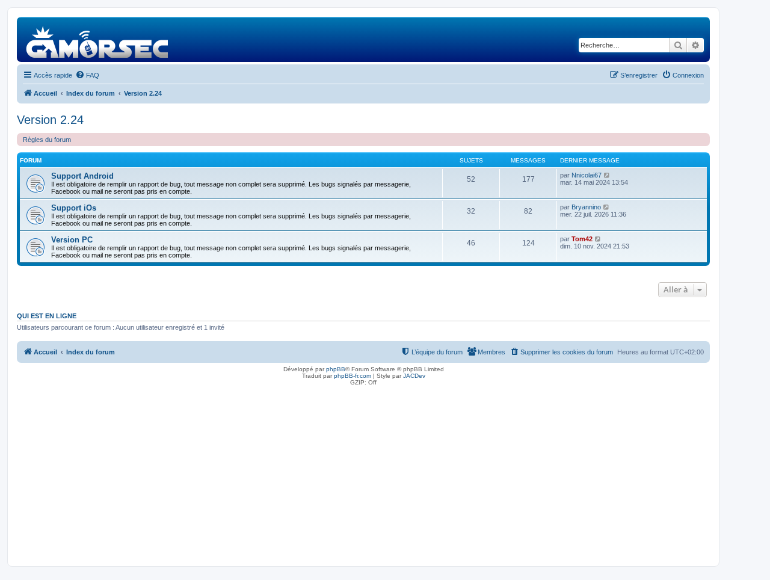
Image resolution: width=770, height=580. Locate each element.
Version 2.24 (50, 119)
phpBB (335, 369)
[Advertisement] (363, 473)
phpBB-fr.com (352, 375)
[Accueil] (98, 39)
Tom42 (582, 238)
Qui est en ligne (46, 315)
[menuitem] (87, 75)
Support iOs (73, 207)
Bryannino (586, 207)
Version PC (72, 239)
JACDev (414, 375)
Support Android (82, 175)
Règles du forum (47, 139)
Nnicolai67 (586, 175)
